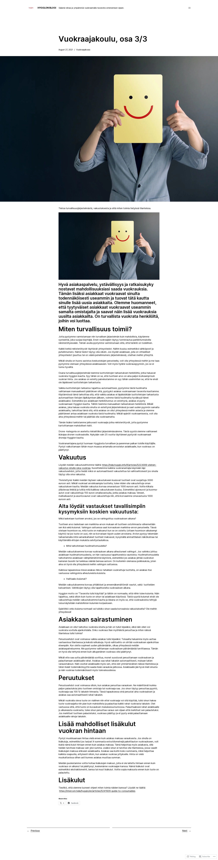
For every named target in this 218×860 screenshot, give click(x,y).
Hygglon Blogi (47, 7)
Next (184, 830)
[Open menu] (189, 7)
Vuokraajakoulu (83, 49)
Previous (35, 830)
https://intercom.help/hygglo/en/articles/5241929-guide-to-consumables (97, 791)
